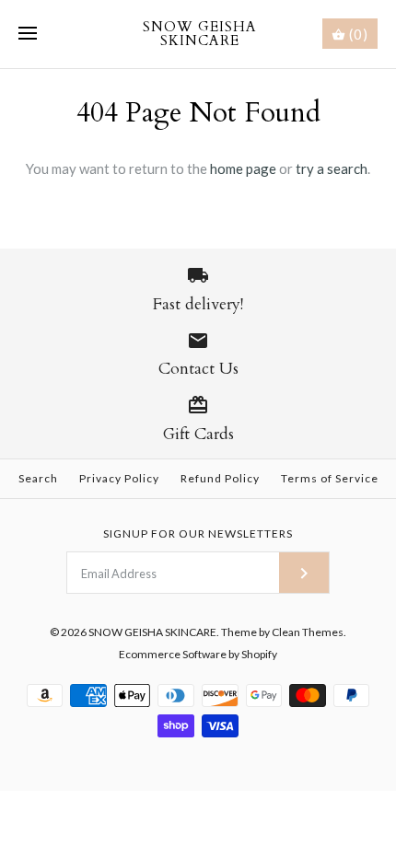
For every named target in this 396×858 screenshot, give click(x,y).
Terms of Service (330, 478)
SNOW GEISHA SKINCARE (152, 632)
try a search (331, 168)
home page (243, 168)
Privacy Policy (119, 478)
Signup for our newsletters (198, 533)
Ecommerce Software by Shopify (198, 654)
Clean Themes (308, 632)
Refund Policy (220, 478)
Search (38, 478)
